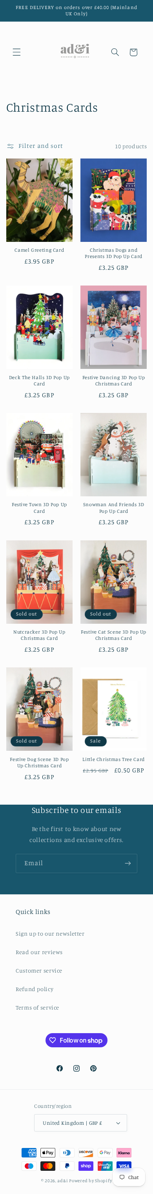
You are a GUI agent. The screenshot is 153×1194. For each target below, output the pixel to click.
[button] (16, 52)
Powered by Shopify (90, 1180)
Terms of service (37, 1007)
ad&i (62, 1180)
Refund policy (34, 989)
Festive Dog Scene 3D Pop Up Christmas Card (39, 762)
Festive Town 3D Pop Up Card (39, 507)
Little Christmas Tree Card (113, 759)
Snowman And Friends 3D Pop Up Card (113, 507)
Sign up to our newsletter (50, 933)
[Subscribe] (128, 863)
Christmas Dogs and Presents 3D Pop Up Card (113, 253)
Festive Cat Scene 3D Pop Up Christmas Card (113, 635)
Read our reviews (39, 952)
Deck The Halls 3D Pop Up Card (39, 380)
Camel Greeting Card (39, 250)
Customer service (39, 970)
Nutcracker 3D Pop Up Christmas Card (39, 635)
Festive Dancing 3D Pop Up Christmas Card (113, 380)
